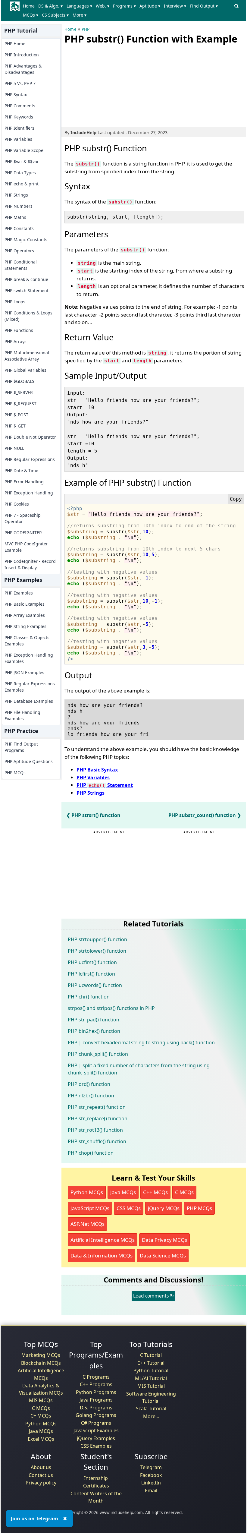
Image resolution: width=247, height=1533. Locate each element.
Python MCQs (86, 1192)
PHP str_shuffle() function (97, 1141)
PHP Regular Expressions (30, 459)
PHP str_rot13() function (95, 1130)
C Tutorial (151, 1355)
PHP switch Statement (26, 290)
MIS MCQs (41, 1400)
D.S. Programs (96, 1407)
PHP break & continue (26, 279)
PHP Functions (19, 330)
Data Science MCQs (163, 1255)
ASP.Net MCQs (87, 1223)
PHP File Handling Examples (22, 715)
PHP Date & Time (21, 470)
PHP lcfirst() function (91, 973)
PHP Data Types (20, 172)
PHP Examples (19, 593)
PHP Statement (105, 785)
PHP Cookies (17, 504)
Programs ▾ (124, 6)
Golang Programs (96, 1415)
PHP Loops (15, 301)
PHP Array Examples (25, 615)
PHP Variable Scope (24, 150)
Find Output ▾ (204, 6)
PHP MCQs (15, 772)
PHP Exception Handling (29, 493)
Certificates (96, 1485)
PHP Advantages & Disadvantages (23, 69)
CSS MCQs (129, 1208)
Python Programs (96, 1392)
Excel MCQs (41, 1439)
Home (29, 6)
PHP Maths (15, 217)
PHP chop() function (91, 1153)
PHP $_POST (16, 415)
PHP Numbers (19, 206)
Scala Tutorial (151, 1408)
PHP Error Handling (24, 481)
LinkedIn (151, 1482)
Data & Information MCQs (101, 1255)
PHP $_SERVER (19, 392)
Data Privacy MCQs (164, 1239)
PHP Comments (20, 106)
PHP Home (15, 43)
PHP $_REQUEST (20, 403)
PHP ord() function (89, 1084)
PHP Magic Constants (26, 239)
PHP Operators (19, 251)
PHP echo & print (22, 184)
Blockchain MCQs (41, 1363)
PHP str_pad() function (93, 1019)
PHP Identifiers (19, 128)
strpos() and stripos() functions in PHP (111, 1008)
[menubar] (126, 11)
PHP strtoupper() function (97, 939)
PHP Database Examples (29, 701)
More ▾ (79, 15)
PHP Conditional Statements (21, 265)
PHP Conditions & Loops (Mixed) (28, 316)
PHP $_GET (15, 426)
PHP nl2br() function (91, 1095)
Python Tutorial (150, 1370)
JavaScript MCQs (89, 1208)
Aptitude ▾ (149, 6)
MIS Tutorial (151, 1386)
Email (151, 1490)
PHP (86, 29)
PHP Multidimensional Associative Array (27, 356)
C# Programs (96, 1423)
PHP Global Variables (25, 370)
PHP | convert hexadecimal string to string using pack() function (141, 1042)
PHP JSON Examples (24, 672)
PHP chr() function (89, 996)
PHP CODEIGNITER (23, 532)
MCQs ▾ (30, 15)
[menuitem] (30, 6)
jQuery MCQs (164, 1208)
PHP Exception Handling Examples (29, 658)
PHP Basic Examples (25, 604)
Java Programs (96, 1399)
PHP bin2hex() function (94, 1031)
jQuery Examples (96, 1438)
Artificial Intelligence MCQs (102, 1239)
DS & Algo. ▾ (50, 6)
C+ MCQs (40, 1415)
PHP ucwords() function (95, 985)
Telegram (151, 1467)
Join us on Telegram (34, 1518)
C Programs (96, 1377)
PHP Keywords (19, 117)
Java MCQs (123, 1192)
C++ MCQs (155, 1192)
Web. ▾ (102, 6)
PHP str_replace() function (97, 1118)
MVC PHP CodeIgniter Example (26, 547)
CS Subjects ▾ (55, 15)
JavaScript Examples (96, 1430)
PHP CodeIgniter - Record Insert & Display (30, 564)
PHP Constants (19, 228)
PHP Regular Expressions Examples (30, 687)
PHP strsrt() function (95, 815)
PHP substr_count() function (202, 815)
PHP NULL (14, 448)
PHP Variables (18, 139)
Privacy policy (41, 1482)
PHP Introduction (22, 55)
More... (151, 1416)
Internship (96, 1478)
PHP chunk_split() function (98, 1054)
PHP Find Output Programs (21, 747)
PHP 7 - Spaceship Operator (23, 518)
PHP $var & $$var (22, 161)
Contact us (41, 1475)
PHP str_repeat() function (97, 1107)
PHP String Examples (25, 626)
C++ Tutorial (150, 1363)
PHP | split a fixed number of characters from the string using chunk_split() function (139, 1069)
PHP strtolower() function (97, 951)
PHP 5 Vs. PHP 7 (20, 83)
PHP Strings (16, 195)
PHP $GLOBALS (19, 381)
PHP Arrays (16, 341)
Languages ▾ (79, 6)
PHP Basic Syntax (97, 769)
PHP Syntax (16, 94)
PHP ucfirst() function (92, 962)
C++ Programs (96, 1384)
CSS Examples (96, 1446)
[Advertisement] (109, 84)
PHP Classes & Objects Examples (27, 641)
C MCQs (184, 1192)
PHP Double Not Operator (30, 437)
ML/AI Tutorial (151, 1378)
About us (41, 1467)
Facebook (151, 1475)
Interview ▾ (175, 6)
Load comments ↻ (153, 1295)
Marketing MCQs (40, 1355)
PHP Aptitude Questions (29, 761)
